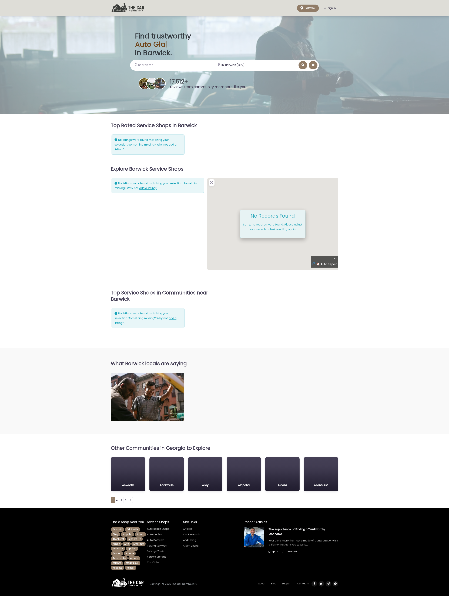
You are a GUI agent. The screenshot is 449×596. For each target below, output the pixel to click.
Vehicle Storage (156, 556)
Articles (187, 529)
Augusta (117, 568)
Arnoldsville (119, 558)
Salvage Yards (155, 551)
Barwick (309, 8)
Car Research (191, 534)
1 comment (291, 551)
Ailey (115, 534)
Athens (134, 558)
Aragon (117, 553)
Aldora (140, 534)
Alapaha (127, 534)
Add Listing (189, 540)
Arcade (129, 553)
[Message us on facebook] (335, 584)
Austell (131, 568)
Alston (116, 544)
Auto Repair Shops (158, 529)
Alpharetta (134, 539)
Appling (132, 548)
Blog (273, 583)
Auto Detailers (155, 540)
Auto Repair (329, 264)
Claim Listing (191, 545)
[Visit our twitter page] (321, 584)
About (262, 583)
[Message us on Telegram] (328, 584)
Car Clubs (153, 562)
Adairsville (133, 529)
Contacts (303, 583)
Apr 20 (275, 551)
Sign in (332, 8)
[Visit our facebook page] (314, 584)
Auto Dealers (155, 534)
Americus (118, 548)
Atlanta (117, 563)
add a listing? (148, 188)
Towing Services (157, 545)
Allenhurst (118, 539)
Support (286, 583)
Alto (126, 544)
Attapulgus (132, 563)
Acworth (117, 529)
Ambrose (138, 544)
